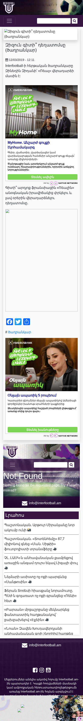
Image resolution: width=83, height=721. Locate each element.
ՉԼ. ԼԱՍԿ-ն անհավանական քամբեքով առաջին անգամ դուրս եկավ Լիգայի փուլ (41, 560)
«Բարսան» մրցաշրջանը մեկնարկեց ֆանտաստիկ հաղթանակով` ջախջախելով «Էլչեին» (36, 615)
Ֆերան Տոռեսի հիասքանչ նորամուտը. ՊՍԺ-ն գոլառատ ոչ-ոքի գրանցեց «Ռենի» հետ (40, 596)
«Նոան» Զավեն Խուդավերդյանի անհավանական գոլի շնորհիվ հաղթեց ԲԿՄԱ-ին (38, 634)
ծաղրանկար (19, 332)
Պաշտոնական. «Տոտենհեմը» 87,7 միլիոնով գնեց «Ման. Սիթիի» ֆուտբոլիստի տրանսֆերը (34, 544)
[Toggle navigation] (9, 21)
